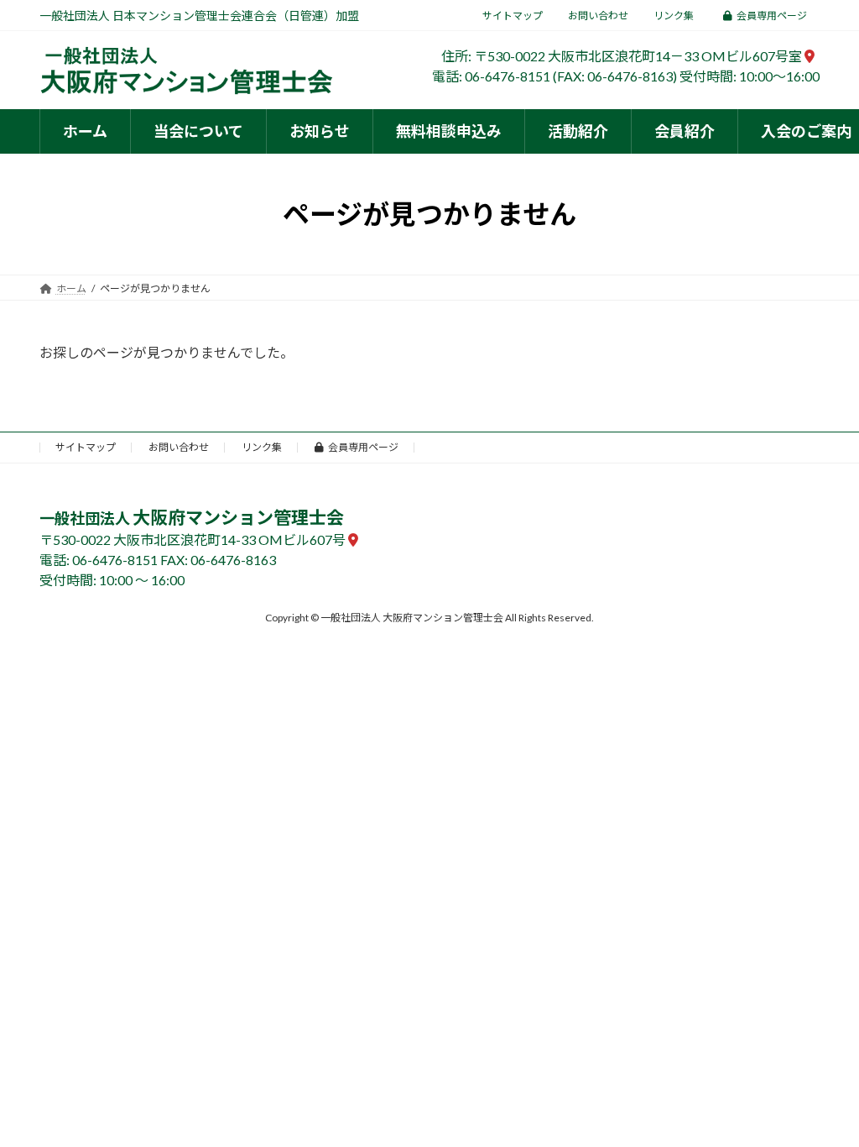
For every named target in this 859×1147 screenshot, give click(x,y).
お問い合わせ (598, 15)
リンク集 (673, 15)
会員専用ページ (772, 15)
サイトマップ (512, 15)
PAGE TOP (822, 1097)
